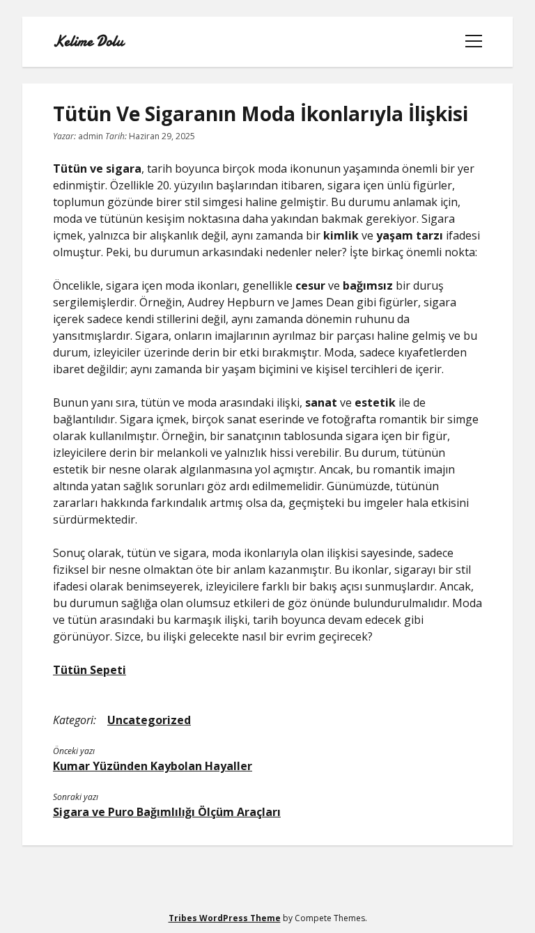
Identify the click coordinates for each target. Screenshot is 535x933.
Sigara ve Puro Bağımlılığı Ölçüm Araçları (167, 812)
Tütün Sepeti (89, 669)
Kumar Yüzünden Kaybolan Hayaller (152, 766)
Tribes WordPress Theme (225, 918)
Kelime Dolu (88, 41)
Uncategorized (149, 720)
